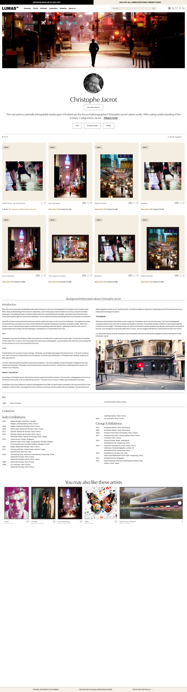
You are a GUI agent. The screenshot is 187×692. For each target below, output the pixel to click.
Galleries (63, 8)
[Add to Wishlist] (45, 203)
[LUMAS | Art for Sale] (10, 8)
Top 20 (35, 8)
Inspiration (53, 8)
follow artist (93, 107)
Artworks (27, 8)
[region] (93, 506)
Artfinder (43, 8)
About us (72, 8)
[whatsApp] (169, 8)
